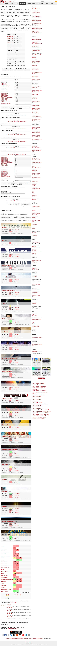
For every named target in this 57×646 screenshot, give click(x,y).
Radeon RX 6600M (34, 98)
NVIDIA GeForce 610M (4, 169)
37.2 (11, 322)
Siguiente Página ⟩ (41, 378)
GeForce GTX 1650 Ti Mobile (36, 180)
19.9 (11, 414)
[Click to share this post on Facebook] (5, 635)
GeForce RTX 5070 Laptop (36, 29)
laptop (29, 107)
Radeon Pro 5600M (35, 144)
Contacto (51, 3)
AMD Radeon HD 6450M (4, 158)
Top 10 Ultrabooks (36, 398)
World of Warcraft (4, 591)
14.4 (11, 360)
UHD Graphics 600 (34, 345)
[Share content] (3, 635)
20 (10, 307)
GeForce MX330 (34, 275)
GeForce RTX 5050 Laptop (36, 61)
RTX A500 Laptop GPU (35, 174)
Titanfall (4, 227)
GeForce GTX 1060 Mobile (36, 173)
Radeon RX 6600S (34, 120)
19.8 (11, 510)
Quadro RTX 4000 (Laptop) (36, 108)
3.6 (10, 427)
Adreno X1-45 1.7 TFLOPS (36, 295)
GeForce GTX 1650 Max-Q (36, 213)
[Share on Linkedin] (26, 635)
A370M (33, 178)
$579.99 (9, 605)
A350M (33, 227)
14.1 (11, 497)
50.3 (11, 452)
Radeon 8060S (34, 57)
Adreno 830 (33, 217)
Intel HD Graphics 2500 (4, 89)
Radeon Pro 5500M (35, 181)
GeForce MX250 (34, 273)
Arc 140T (33, 185)
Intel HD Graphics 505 (4, 100)
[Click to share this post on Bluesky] (11, 635)
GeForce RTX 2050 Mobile (36, 188)
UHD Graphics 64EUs (35, 292)
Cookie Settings (28, 642)
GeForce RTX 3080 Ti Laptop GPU (37, 28)
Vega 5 (33, 323)
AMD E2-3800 (4, 69)
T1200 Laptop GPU (34, 207)
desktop (18, 108)
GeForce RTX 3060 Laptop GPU (36, 86)
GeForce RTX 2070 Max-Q (36, 127)
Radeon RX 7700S (34, 66)
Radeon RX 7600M (34, 84)
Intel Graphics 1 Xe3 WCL (35, 326)
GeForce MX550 (34, 224)
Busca (46, 3)
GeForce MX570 (34, 200)
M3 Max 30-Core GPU (35, 77)
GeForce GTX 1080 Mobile (36, 109)
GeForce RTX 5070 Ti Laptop (36, 21)
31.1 (11, 508)
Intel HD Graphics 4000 (4, 171)
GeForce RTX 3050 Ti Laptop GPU (37, 149)
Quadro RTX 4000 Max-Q (35, 125)
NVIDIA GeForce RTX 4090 (4, 104)
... (55, 3)
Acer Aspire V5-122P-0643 (13, 628)
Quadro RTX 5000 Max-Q (35, 104)
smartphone (13, 108)
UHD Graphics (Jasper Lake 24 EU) (37, 338)
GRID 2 (2, 573)
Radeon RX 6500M (34, 170)
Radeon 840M (34, 250)
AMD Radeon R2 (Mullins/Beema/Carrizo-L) (7, 97)
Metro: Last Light (6, 424)
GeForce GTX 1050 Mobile (36, 242)
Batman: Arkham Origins (8, 290)
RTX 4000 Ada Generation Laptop (36, 23)
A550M (33, 161)
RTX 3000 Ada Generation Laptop (36, 49)
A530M (33, 166)
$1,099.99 (9, 613)
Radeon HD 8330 (10, 38)
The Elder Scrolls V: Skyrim (8, 521)
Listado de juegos (13, 602)
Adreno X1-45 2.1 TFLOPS (36, 284)
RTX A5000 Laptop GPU (35, 46)
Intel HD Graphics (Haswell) (4, 95)
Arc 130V (33, 228)
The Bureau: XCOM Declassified (9, 358)
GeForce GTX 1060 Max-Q (36, 206)
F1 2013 (3, 303)
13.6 (11, 415)
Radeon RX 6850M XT (35, 42)
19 (10, 309)
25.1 (11, 467)
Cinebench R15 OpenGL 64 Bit (6, 192)
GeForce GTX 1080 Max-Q (36, 133)
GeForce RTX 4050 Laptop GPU (36, 116)
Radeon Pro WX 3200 (35, 269)
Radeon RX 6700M (34, 73)
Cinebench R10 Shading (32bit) (9, 186)
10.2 (11, 231)
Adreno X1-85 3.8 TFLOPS (36, 247)
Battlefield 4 (4, 277)
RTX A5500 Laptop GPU (35, 38)
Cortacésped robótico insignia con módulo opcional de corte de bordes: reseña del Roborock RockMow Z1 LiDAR (46, 364)
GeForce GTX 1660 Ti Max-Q (36, 167)
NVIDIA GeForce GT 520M (4, 168)
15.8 (11, 254)
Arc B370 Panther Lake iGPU (36, 177)
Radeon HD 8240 (10, 42)
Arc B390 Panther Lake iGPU (36, 119)
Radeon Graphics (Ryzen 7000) (36, 319)
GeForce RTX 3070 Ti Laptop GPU (37, 43)
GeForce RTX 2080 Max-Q (36, 105)
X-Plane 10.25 (5, 252)
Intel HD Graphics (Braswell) (5, 86)
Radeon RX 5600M (34, 146)
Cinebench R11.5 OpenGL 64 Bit (10, 188)
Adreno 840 (33, 210)
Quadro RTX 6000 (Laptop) (36, 50)
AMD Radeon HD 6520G (4, 165)
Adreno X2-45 (34, 249)
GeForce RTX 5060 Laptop (36, 40)
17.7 (11, 374)
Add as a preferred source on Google (17, 632)
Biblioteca (29, 3)
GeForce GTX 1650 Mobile (36, 198)
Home (6, 3)
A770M (33, 93)
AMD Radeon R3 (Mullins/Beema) (5, 101)
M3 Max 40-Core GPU (35, 68)
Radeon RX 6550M (34, 169)
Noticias (16, 3)
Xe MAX (33, 256)
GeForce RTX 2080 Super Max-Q (37, 90)
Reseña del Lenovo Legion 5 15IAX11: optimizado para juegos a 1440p (36, 374)
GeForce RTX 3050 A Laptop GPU (37, 162)
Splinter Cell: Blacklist (7, 371)
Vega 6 (33, 314)
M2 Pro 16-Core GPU (35, 112)
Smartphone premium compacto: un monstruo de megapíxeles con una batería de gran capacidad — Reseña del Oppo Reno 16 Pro (36, 364)
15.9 (11, 279)
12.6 (11, 482)
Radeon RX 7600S (34, 87)
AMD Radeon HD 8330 (4, 94)
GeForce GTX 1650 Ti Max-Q (36, 209)
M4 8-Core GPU (34, 211)
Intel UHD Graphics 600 (4, 175)
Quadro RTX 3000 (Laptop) (36, 131)
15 (10, 389)
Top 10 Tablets (35, 401)
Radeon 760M (34, 246)
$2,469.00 (9, 616)
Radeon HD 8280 (34, 351)
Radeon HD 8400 (10, 36)
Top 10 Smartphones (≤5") (38, 408)
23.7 (11, 438)
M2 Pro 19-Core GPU (35, 95)
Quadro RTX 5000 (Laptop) (36, 79)
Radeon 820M (34, 303)
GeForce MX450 (34, 238)
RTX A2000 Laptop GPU (35, 140)
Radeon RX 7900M (34, 19)
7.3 (10, 400)
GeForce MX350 (34, 264)
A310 (33, 221)
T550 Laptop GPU (34, 235)
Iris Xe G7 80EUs (34, 277)
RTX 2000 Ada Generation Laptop (36, 72)
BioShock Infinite (6, 436)
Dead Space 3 (5, 491)
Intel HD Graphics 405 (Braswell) (5, 85)
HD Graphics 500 (34, 347)
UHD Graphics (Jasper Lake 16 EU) (37, 344)
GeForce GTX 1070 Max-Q (36, 159)
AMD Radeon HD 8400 (4, 99)
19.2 (11, 334)
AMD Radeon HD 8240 (4, 88)
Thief (3, 240)
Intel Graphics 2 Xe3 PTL (35, 289)
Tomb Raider (5, 464)
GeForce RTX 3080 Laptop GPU (36, 39)
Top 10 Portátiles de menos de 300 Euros (41, 415)
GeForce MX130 (34, 310)
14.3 (11, 336)
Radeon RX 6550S (34, 171)
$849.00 (9, 610)
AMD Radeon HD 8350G (4, 98)
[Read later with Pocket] (20, 635)
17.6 (11, 495)
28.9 (11, 412)
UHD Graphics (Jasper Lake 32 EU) (37, 337)
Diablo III (4, 506)
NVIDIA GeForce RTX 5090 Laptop (5, 103)
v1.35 (1, 619)
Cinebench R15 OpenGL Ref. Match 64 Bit (8, 194)
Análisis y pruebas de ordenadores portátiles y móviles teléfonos (16, 638)
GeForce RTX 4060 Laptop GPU (36, 47)
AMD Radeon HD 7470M (4, 172)
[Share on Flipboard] (23, 635)
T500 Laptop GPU (34, 236)
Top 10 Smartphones (37, 406)
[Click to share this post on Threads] (8, 635)
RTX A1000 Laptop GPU (35, 158)
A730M (33, 142)
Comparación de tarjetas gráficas (37, 638)
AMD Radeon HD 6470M (4, 173)
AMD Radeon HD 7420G (4, 93)
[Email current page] (29, 635)
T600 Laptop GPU (34, 214)
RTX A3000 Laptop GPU (35, 91)
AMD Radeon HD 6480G (4, 160)
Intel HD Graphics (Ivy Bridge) (5, 87)
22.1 (11, 387)
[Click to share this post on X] (14, 635)
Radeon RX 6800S (34, 65)
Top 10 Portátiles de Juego (38, 384)
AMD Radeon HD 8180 (4, 81)
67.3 (11, 537)
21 (10, 229)
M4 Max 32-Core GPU (35, 76)
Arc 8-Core (33, 189)
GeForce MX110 (34, 315)
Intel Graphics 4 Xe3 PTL (35, 245)
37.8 (11, 538)
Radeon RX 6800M (34, 51)
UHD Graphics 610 (34, 342)
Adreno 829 (33, 218)
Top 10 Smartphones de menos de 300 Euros (41, 409)
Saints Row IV (5, 345)
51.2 (11, 321)
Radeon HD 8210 (10, 46)
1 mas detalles (9, 115)
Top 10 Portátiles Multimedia (38, 383)
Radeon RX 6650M (34, 97)
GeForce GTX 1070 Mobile (36, 135)
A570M (33, 152)
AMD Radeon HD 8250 (4, 84)
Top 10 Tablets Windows (37, 402)
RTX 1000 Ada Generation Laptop (36, 139)
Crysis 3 (4, 479)
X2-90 (33, 191)
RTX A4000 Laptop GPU (35, 62)
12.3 (11, 347)
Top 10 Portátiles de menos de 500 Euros (41, 414)
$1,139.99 (9, 607)
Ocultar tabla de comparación (20, 154)
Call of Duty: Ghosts (6, 265)
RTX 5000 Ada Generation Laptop (36, 17)
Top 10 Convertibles (37, 399)
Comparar (16, 229)
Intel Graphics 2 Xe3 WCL (35, 291)
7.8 (10, 243)
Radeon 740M (34, 253)
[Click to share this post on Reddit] (17, 635)
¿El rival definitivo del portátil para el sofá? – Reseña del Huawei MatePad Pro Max (46, 374)
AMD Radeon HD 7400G (4, 90)
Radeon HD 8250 (10, 44)
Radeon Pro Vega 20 (35, 216)
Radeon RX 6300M (34, 196)
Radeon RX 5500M (34, 182)
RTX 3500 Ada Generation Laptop (36, 32)
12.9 (11, 525)
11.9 (11, 267)
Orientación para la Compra (37, 3)
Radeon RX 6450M (34, 187)
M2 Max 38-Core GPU (35, 69)
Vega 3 (33, 327)
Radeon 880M (34, 199)
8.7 (10, 470)
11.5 (11, 375)
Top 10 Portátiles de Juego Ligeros (39, 390)
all (25, 107)
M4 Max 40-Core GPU (35, 31)
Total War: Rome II (6, 331)
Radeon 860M (34, 232)
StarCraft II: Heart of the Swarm (9, 449)
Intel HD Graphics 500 (4, 96)
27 (10, 306)
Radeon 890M (34, 184)
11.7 (11, 281)
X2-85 (33, 192)
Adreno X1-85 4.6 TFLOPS (36, 220)
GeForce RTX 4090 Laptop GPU (36, 16)
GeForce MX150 (34, 276)
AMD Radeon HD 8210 (4, 83)
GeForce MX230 (34, 302)
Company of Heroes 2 (7, 398)
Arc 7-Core (33, 225)
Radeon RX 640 (34, 268)
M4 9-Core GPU (34, 195)
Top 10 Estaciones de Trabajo (38, 395)
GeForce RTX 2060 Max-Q (36, 136)
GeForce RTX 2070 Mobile (36, 101)
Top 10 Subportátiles (37, 396)
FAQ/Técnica (22, 3)
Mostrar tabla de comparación (20, 115)
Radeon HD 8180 (10, 47)
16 (10, 512)
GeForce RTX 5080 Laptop (36, 12)
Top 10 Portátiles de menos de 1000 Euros (41, 412)
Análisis (11, 3)
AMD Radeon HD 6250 (4, 155)
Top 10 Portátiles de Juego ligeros (39, 386)
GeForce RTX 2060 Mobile (36, 132)
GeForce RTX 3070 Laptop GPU (36, 54)
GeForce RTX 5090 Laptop (36, 8)
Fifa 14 (3, 318)
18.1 (11, 523)
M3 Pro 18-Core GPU (35, 94)
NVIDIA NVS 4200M (3, 170)
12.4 (11, 468)
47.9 (11, 493)
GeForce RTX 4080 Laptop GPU (36, 20)
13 (10, 294)
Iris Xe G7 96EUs (34, 262)
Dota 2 (2, 569)
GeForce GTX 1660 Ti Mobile (36, 147)
